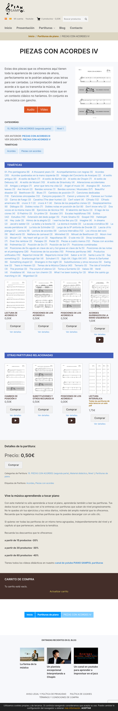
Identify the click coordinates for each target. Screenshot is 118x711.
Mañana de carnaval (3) (40, 234)
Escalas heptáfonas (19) (78, 213)
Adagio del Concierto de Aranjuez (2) (81, 175)
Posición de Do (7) (37, 244)
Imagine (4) (86, 220)
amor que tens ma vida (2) (48, 185)
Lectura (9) (24, 230)
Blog (62, 28)
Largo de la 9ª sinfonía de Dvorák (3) (76, 227)
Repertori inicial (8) (33, 255)
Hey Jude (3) (17, 220)
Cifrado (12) (92, 199)
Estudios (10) (18, 217)
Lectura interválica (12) (71, 230)
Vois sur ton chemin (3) (39, 272)
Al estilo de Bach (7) (29, 178)
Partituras (45, 28)
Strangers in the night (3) (48, 262)
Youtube (29, 19)
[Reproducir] (99, 339)
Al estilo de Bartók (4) (54, 178)
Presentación (25, 28)
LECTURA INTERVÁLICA (95, 397)
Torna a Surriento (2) (69, 269)
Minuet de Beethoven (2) (84, 234)
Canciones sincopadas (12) (25, 196)
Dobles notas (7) (34, 206)
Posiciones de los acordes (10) (47, 251)
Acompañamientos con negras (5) (75, 172)
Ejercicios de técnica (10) (50, 210)
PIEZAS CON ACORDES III (36, 136)
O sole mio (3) (76, 237)
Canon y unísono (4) (78, 196)
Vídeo (44, 109)
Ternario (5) (81, 265)
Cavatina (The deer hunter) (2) (49, 199)
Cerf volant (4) (76, 199)
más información (72, 708)
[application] (99, 340)
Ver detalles (15, 332)
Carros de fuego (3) (20, 199)
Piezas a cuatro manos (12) (75, 241)
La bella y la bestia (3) (43, 224)
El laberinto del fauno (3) (79, 210)
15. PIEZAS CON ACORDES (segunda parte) (29, 128)
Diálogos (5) (16, 206)
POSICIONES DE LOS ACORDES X (43, 314)
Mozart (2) (15, 237)
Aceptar (86, 708)
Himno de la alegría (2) (38, 220)
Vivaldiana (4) (17, 272)
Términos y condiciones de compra (59, 697)
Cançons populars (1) (53, 196)
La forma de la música (28, 666)
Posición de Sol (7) (60, 244)
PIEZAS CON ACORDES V (37, 139)
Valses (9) (87, 269)
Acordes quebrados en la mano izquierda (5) (35, 175)
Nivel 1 (60, 128)
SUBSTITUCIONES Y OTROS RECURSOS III (43, 397)
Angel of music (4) (74, 185)
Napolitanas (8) (58, 237)
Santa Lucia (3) (96, 255)
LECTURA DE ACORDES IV (11, 314)
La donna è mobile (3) (69, 224)
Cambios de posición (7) (61, 192)
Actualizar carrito (59, 591)
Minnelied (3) (62, 234)
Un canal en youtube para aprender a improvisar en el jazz (86, 670)
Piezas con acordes (31, 151)
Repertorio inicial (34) (56, 255)
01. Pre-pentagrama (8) (17, 172)
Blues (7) (41, 192)
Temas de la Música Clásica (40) (55, 265)
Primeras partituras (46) (79, 251)
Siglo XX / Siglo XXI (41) (73, 258)
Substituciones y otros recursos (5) (83, 262)
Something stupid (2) (21, 262)
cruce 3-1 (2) (29, 203)
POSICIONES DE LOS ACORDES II (71, 397)
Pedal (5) (54, 241)
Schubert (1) (52, 258)
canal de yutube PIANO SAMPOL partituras (79, 562)
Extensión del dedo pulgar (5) (43, 217)
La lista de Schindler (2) (41, 227)
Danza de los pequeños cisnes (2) (72, 203)
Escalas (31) (56, 213)
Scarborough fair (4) (33, 258)
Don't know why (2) (96, 206)
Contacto (76, 28)
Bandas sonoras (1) (45, 189)
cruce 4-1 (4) (45, 203)
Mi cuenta (18, 19)
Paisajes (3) (40, 241)
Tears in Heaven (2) (24, 265)
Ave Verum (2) (25, 189)
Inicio (8, 28)
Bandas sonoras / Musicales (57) (75, 189)
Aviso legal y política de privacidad (46, 694)
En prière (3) (41, 213)
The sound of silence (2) (42, 269)
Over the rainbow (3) (21, 241)
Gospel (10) (88, 217)
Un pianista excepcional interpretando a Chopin (56, 672)
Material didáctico (78, 473)
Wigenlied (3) (30, 275)
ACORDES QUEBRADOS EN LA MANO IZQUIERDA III (99, 315)
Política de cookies (81, 694)
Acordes (11, 151)
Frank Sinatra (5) (71, 217)
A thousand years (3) (43, 172)
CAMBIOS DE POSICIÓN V (11, 397)
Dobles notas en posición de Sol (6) (64, 206)
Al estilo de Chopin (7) (80, 178)
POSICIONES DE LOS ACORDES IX (71, 314)
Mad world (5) (17, 234)
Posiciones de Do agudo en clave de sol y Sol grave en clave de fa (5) (47, 248)
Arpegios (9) (93, 185)
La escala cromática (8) (95, 224)
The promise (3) (18, 269)
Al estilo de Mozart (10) (32, 182)
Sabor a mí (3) (78, 255)
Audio (31, 109)
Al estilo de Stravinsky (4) (61, 182)
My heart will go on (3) (35, 237)
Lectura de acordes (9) (44, 230)
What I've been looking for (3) (70, 272)
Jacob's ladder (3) (19, 224)
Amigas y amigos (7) (21, 185)
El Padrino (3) (25, 213)
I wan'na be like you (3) (65, 220)
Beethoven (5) (26, 192)
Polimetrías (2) (17, 244)
